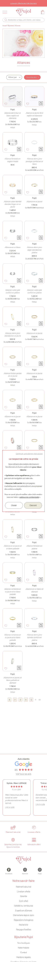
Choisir (14, 505)
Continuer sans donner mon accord (29, 454)
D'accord (33, 505)
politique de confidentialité (29, 497)
